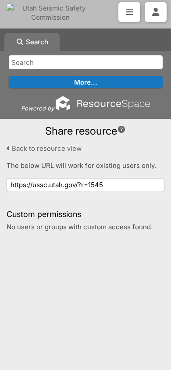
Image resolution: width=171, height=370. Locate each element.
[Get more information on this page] (121, 129)
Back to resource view (46, 148)
